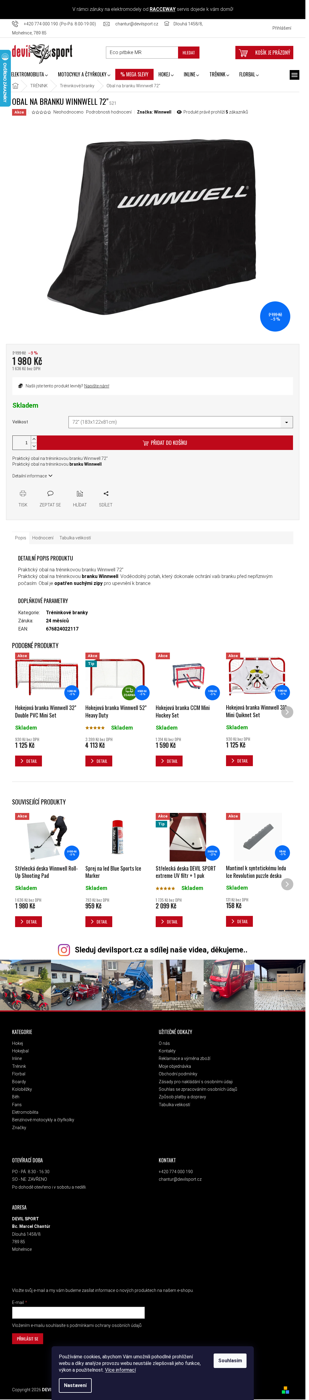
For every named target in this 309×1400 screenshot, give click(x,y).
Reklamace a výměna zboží (184, 1058)
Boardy (19, 1081)
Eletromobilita (25, 1112)
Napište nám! (96, 386)
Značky (19, 1127)
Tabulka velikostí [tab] (75, 537)
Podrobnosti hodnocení (109, 112)
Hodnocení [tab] (42, 537)
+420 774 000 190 (176, 1171)
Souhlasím (230, 1360)
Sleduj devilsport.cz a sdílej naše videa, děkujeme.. (161, 950)
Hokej (17, 1043)
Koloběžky (22, 1089)
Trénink (19, 1066)
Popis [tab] (20, 537)
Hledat (189, 52)
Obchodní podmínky (178, 1073)
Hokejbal (20, 1050)
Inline (17, 1058)
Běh (15, 1096)
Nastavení (75, 1385)
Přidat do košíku (169, 442)
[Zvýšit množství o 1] (34, 439)
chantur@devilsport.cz (180, 1179)
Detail (31, 921)
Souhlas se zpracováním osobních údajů (198, 1089)
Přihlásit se (27, 1338)
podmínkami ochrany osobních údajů (106, 1325)
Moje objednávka (175, 1066)
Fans (17, 1104)
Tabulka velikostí (174, 1104)
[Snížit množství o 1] (34, 446)
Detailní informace (29, 476)
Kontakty (167, 1050)
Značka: (154, 112)
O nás (164, 1043)
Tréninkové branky (67, 612)
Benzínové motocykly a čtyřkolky (43, 1119)
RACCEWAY (163, 9)
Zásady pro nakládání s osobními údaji (196, 1081)
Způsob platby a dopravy (182, 1096)
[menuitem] (29, 75)
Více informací (120, 1370)
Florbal (18, 1073)
